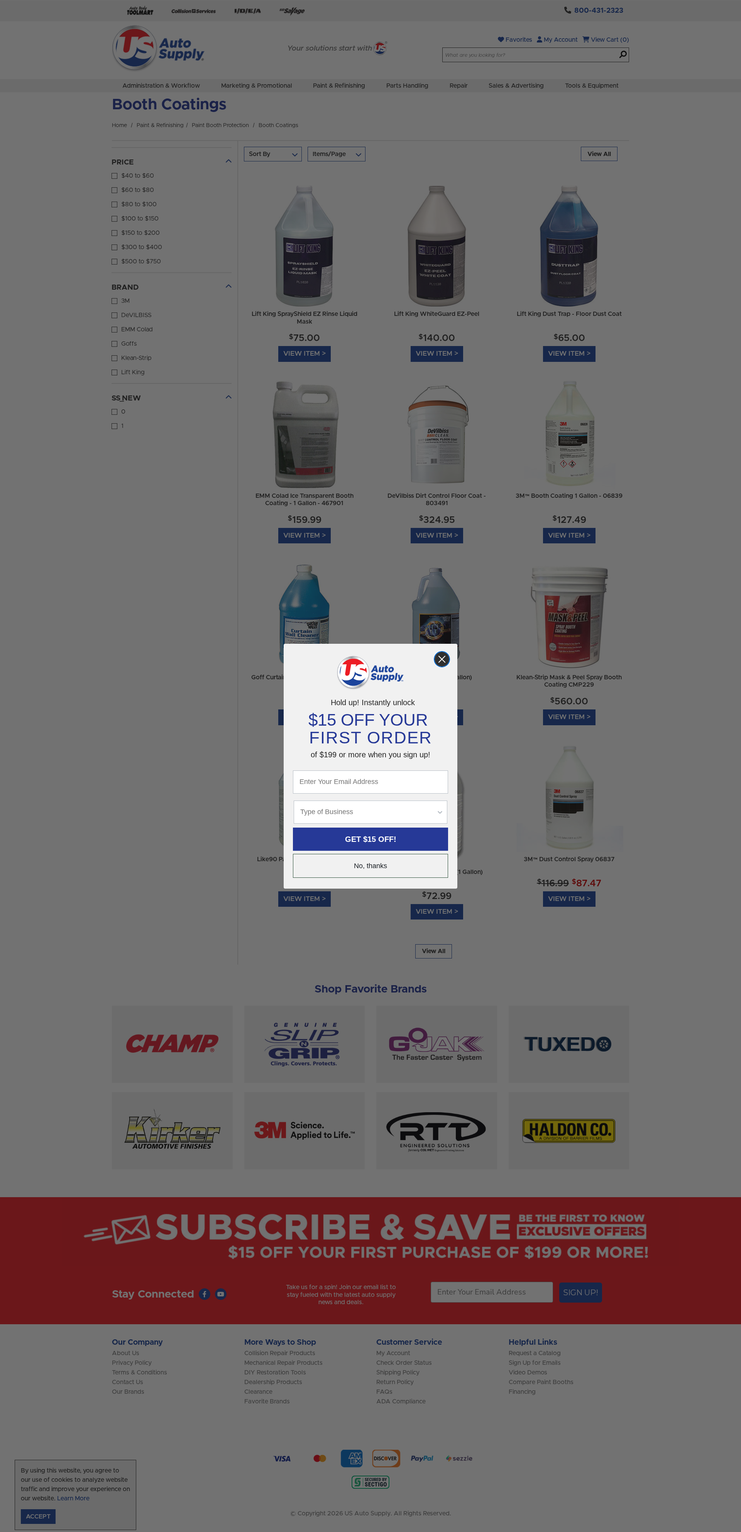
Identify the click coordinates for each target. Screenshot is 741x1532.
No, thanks (370, 866)
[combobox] (368, 812)
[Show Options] (440, 812)
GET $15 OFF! (370, 839)
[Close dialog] (442, 659)
